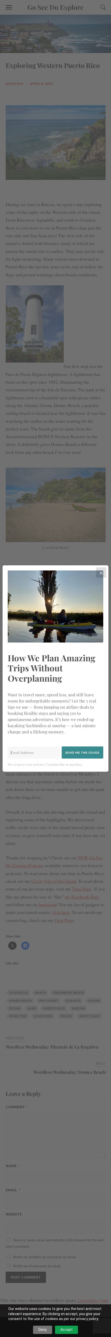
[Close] (101, 572)
